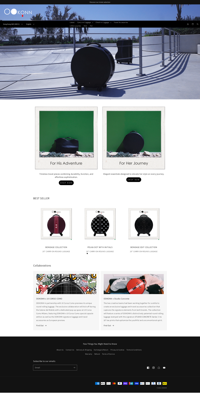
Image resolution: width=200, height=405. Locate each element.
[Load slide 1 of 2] (98, 95)
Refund (97, 354)
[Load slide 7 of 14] (98, 253)
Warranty (88, 354)
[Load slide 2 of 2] (102, 95)
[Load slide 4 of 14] (87, 253)
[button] (85, 22)
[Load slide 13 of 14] (120, 253)
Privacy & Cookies (117, 350)
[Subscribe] (74, 367)
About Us (60, 350)
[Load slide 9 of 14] (105, 253)
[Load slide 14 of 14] (124, 253)
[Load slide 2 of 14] (80, 253)
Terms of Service (108, 354)
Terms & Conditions (134, 350)
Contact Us (70, 350)
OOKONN (164, 388)
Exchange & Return (101, 350)
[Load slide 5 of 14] (91, 253)
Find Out (40, 325)
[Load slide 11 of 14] (113, 253)
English (28, 24)
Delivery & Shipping (84, 350)
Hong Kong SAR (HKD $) (11, 24)
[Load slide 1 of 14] (76, 253)
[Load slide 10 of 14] (109, 253)
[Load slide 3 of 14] (84, 253)
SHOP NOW (66, 183)
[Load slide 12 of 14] (116, 253)
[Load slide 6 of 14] (94, 253)
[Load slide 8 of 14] (102, 253)
